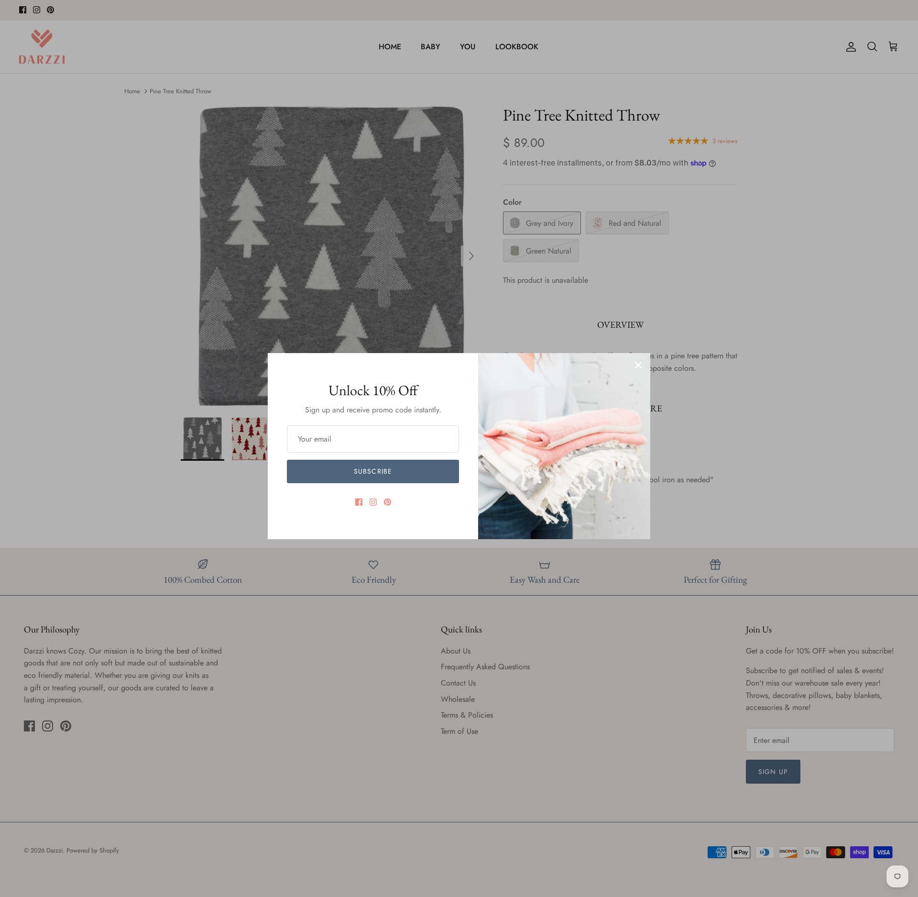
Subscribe (373, 471)
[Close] (638, 365)
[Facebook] (358, 502)
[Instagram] (373, 502)
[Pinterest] (387, 502)
